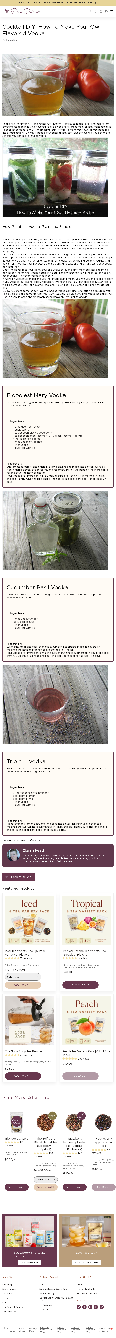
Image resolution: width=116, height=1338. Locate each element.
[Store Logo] (22, 11)
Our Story (7, 1285)
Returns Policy (46, 1294)
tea (22, 248)
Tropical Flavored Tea (75, 1330)
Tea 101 (80, 1285)
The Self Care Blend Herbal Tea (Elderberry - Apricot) (45, 1144)
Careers (6, 1298)
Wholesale (7, 1294)
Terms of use (22, 1330)
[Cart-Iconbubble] (106, 11)
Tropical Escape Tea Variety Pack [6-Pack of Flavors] (84, 953)
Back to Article (21, 877)
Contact (6, 1303)
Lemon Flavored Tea (90, 1330)
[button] (112, 11)
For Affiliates (9, 1312)
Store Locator (9, 1289)
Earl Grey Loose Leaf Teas (46, 1330)
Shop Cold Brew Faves (86, 1263)
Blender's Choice (16, 1138)
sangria (6, 136)
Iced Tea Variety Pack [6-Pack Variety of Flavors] (25, 953)
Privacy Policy (33, 1330)
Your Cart (44, 1310)
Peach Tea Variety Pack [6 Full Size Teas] (86, 1053)
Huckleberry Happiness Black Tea (103, 1142)
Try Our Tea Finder (86, 1289)
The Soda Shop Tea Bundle (23, 1051)
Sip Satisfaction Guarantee (53, 1289)
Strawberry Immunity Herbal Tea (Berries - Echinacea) (74, 1144)
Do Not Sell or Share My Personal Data (56, 1299)
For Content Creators (13, 1307)
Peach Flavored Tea (61, 1330)
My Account (45, 1305)
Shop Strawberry (29, 1263)
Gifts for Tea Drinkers (88, 1294)
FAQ (41, 1285)
